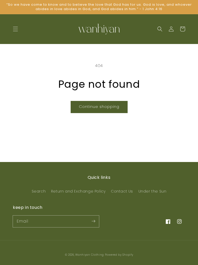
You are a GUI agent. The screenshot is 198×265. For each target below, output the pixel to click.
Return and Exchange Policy (78, 191)
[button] (15, 29)
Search (39, 191)
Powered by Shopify (119, 255)
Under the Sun (152, 191)
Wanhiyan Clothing (90, 255)
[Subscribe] (93, 221)
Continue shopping (99, 106)
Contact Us (122, 191)
